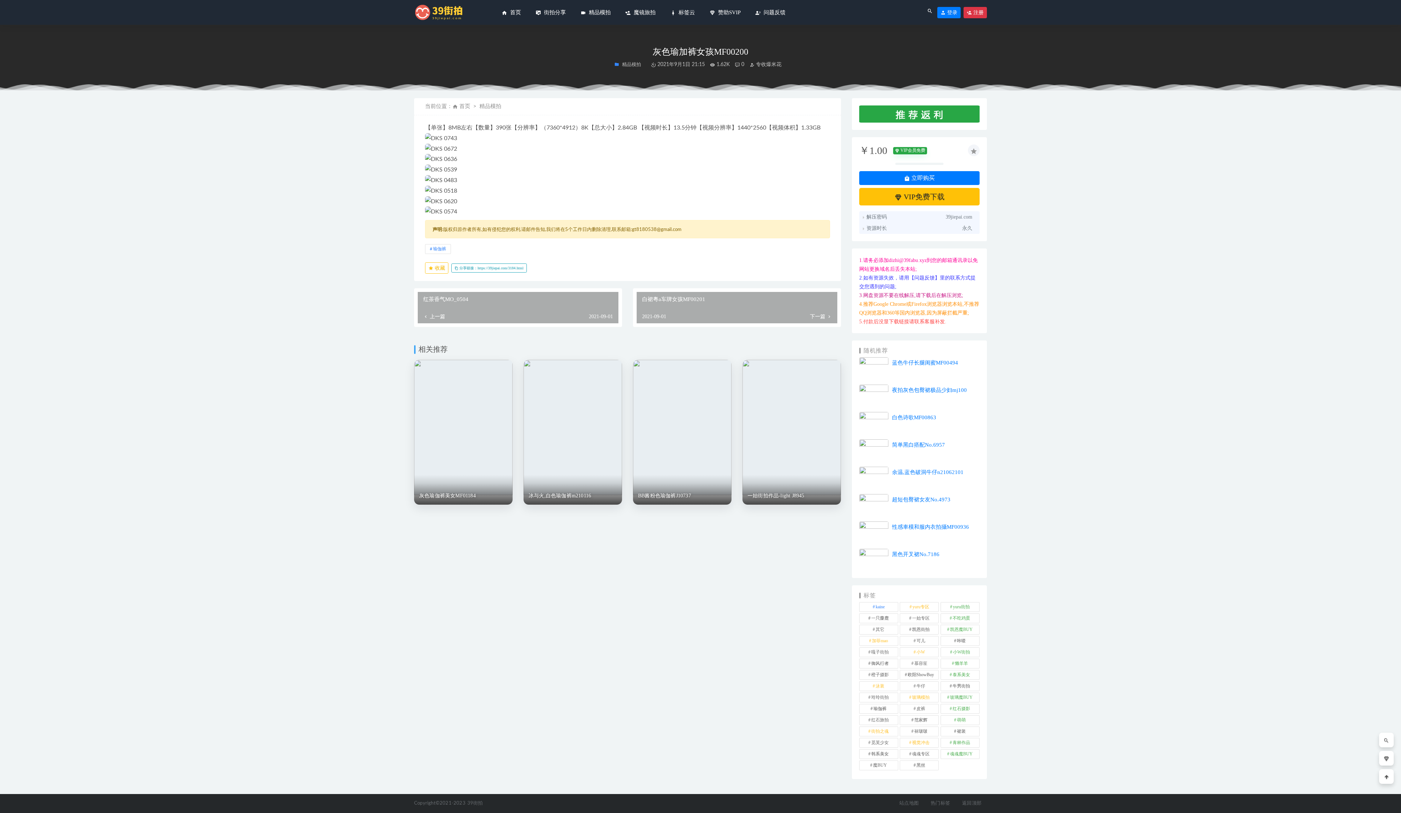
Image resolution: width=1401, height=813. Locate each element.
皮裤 (920, 708)
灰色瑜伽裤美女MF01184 (447, 495)
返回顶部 (971, 803)
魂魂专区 (921, 753)
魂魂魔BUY (961, 753)
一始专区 (921, 618)
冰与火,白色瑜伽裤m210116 (560, 495)
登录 (951, 12)
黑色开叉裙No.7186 (915, 554)
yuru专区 (920, 606)
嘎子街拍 (880, 652)
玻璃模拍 (921, 697)
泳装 (880, 686)
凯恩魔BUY (961, 629)
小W (920, 652)
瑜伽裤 (439, 249)
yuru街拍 (961, 606)
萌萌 (961, 720)
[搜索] (1386, 740)
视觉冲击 (921, 742)
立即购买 (922, 178)
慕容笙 (920, 663)
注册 (978, 12)
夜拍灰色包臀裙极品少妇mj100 (929, 390)
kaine (880, 606)
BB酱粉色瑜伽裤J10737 (664, 495)
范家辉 (920, 720)
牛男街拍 (961, 686)
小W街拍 (961, 652)
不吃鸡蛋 (961, 618)
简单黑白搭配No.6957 (918, 445)
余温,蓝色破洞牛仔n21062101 (928, 472)
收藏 (439, 268)
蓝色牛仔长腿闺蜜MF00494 (925, 363)
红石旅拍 (880, 720)
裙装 (961, 731)
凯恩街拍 (921, 629)
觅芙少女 (880, 742)
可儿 (920, 640)
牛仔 (920, 686)
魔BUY (880, 765)
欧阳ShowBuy (921, 674)
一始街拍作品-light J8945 (776, 495)
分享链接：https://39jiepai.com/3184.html (491, 268)
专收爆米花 (767, 64)
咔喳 (961, 640)
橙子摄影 (880, 674)
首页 (464, 106)
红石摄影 (961, 708)
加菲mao (880, 640)
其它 (880, 629)
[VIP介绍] (1386, 758)
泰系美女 (961, 674)
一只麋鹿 (880, 618)
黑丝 (920, 765)
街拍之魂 (880, 731)
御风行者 (880, 663)
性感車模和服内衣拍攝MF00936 (930, 527)
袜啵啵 (920, 731)
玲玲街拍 (880, 697)
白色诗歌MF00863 (914, 417)
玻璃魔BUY (961, 697)
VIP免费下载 (923, 197)
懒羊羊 (961, 663)
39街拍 (475, 803)
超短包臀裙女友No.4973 (921, 499)
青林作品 (961, 742)
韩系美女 (880, 753)
